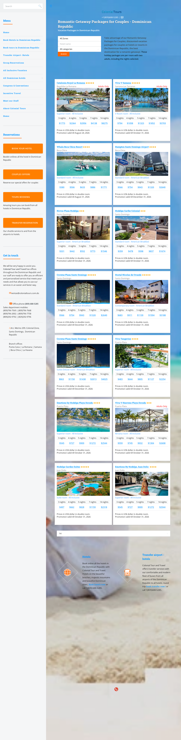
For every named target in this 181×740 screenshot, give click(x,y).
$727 (71, 443)
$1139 (140, 315)
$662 (71, 507)
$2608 (162, 443)
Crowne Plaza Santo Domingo (72, 274)
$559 (120, 443)
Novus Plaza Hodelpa (68, 210)
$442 (72, 251)
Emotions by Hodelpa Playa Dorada (75, 402)
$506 (72, 187)
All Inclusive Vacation (15, 70)
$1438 (83, 379)
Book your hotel (22, 148)
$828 (81, 507)
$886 (92, 187)
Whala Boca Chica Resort (69, 146)
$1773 (62, 123)
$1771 (104, 187)
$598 (140, 251)
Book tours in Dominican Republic (21, 47)
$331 (61, 251)
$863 (61, 379)
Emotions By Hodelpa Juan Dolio (132, 466)
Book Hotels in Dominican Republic (22, 40)
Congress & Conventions (16, 85)
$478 (130, 251)
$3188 (163, 315)
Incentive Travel (12, 93)
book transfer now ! (156, 586)
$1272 (93, 443)
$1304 (151, 443)
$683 (120, 315)
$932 (140, 443)
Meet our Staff (11, 101)
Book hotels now (97, 584)
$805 (140, 379)
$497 (61, 507)
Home (6, 32)
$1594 (151, 315)
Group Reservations (13, 63)
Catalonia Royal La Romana (71, 82)
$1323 (141, 123)
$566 (120, 187)
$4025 (104, 379)
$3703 (163, 123)
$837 (151, 251)
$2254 (162, 379)
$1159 (93, 507)
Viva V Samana (123, 82)
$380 (61, 187)
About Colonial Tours (14, 108)
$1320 (151, 187)
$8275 (104, 123)
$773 (92, 251)
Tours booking (21, 197)
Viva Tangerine (123, 338)
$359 (120, 251)
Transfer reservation (25, 222)
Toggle (51, 6)
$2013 (93, 379)
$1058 (130, 123)
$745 (130, 443)
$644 (130, 379)
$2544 (104, 443)
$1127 (151, 379)
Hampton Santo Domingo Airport (132, 146)
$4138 (94, 123)
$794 (119, 123)
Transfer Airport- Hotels (16, 55)
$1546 (104, 251)
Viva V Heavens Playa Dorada (130, 402)
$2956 (83, 123)
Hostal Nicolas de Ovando (128, 274)
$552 (82, 251)
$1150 (72, 379)
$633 (82, 187)
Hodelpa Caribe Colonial (127, 210)
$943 (140, 187)
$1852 (152, 123)
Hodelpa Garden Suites (68, 466)
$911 (129, 315)
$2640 (162, 187)
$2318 (104, 507)
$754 (130, 187)
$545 (61, 443)
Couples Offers (21, 174)
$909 (81, 443)
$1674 (162, 251)
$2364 (73, 123)
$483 (120, 379)
